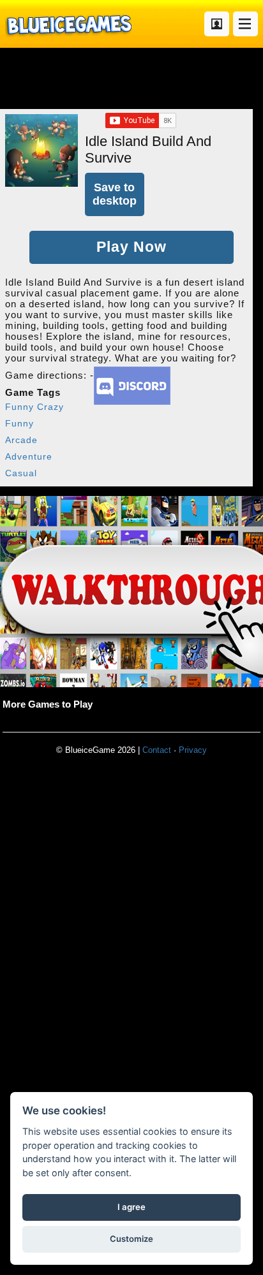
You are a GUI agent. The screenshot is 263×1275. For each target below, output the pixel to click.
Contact (156, 750)
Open (245, 23)
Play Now (131, 247)
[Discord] (132, 401)
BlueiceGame (68, 24)
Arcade (21, 440)
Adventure (28, 456)
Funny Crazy (34, 407)
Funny (19, 423)
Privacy (193, 750)
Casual (21, 473)
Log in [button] (216, 23)
